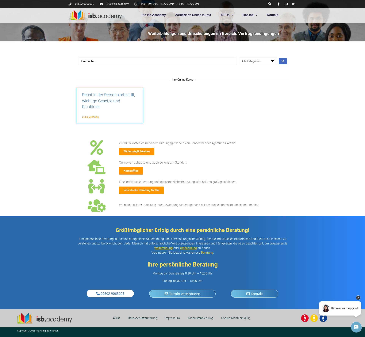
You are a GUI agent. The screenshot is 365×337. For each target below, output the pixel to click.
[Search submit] (283, 61)
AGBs (116, 318)
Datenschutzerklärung (142, 318)
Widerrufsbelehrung (200, 318)
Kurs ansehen (90, 117)
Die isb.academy (153, 15)
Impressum (172, 318)
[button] (270, 4)
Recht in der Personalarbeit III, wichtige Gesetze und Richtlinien (108, 101)
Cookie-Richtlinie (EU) (235, 318)
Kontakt (272, 15)
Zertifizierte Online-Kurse (193, 15)
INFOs (225, 15)
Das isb (248, 15)
